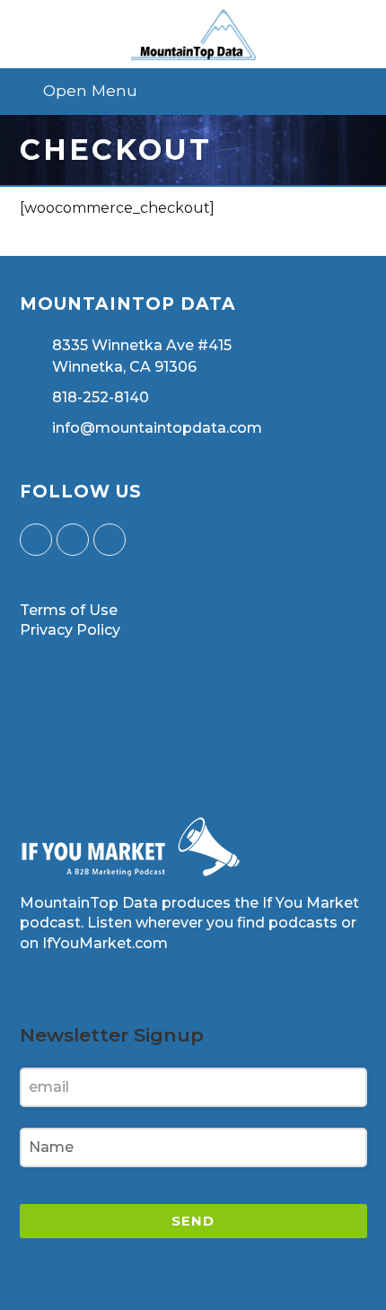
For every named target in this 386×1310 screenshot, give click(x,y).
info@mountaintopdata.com (157, 427)
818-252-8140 (100, 397)
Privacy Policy (70, 629)
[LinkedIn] (109, 539)
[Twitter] (36, 539)
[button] (193, 90)
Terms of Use (69, 610)
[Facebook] (73, 539)
